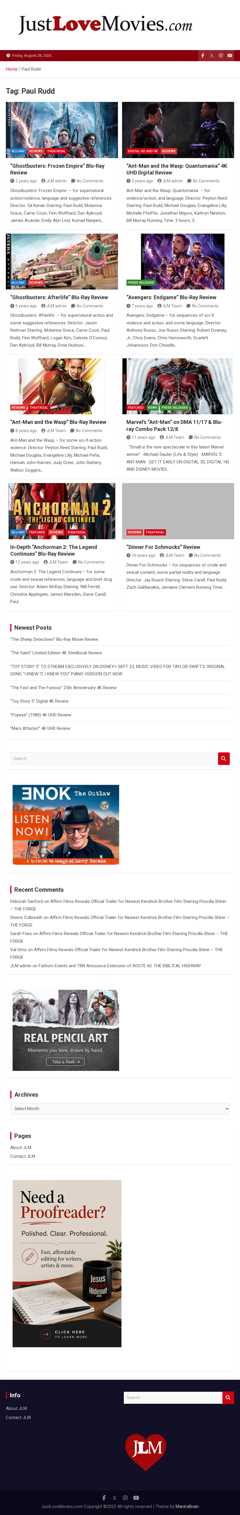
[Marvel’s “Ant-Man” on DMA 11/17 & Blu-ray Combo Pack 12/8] (178, 386)
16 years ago (143, 555)
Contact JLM (22, 1156)
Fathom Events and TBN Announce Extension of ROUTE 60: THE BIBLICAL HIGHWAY (120, 965)
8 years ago (26, 430)
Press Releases (141, 283)
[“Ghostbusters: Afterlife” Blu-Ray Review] (62, 262)
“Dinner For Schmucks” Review (163, 547)
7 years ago (142, 306)
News (152, 408)
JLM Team (172, 306)
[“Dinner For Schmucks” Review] (178, 511)
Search (224, 758)
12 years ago (27, 562)
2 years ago (26, 181)
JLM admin (56, 181)
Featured (136, 408)
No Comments (90, 181)
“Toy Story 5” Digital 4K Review (39, 701)
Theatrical (56, 151)
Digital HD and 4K (143, 151)
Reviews (36, 151)
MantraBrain (187, 1506)
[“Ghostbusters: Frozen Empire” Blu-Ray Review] (62, 130)
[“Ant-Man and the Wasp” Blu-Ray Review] (62, 386)
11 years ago (143, 437)
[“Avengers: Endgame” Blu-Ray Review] (178, 262)
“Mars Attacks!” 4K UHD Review (40, 728)
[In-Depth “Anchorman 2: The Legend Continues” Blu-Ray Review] (62, 511)
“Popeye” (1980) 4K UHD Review (40, 715)
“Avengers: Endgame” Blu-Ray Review (171, 297)
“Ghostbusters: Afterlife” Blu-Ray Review (59, 297)
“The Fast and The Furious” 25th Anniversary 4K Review (63, 687)
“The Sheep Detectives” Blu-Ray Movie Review (54, 639)
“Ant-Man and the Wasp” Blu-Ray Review (58, 422)
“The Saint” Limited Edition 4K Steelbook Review (56, 652)
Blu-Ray (18, 151)
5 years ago (26, 306)
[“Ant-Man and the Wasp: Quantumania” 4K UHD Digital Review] (178, 130)
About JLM (20, 1147)
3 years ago (142, 181)
